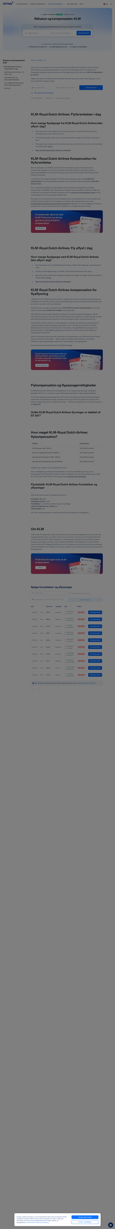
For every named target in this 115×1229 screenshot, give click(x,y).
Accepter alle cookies (85, 1217)
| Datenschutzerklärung (42, 1222)
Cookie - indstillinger (85, 1222)
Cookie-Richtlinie (30, 1222)
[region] (57, 1219)
